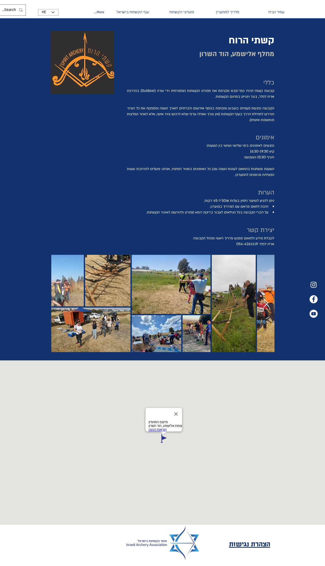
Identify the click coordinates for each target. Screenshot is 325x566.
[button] (219, 12)
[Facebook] (314, 299)
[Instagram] (314, 285)
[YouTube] (314, 314)
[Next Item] (266, 303)
